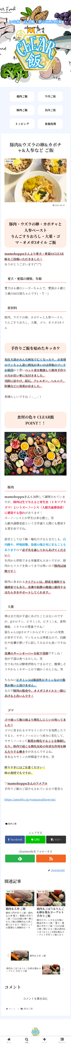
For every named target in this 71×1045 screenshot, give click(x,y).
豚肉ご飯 (22, 110)
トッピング (22, 124)
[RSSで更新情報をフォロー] (51, 858)
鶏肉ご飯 (22, 96)
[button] (64, 588)
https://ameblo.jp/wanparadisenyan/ (30, 799)
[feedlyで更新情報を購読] (20, 858)
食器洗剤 (50, 124)
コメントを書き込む (35, 998)
